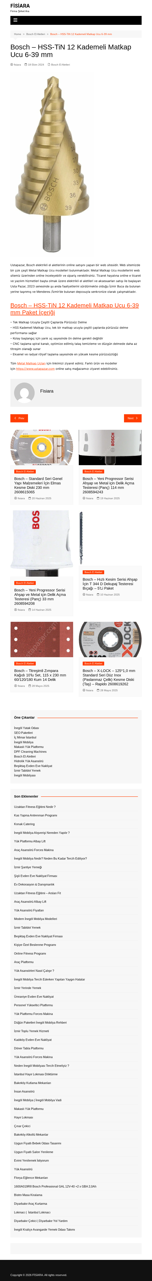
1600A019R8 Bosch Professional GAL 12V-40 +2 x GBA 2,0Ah (55, 1186)
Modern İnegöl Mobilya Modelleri (35, 918)
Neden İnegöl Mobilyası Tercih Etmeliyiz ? (41, 1065)
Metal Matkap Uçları (31, 363)
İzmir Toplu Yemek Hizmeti (31, 1031)
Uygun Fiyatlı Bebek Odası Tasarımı (37, 1143)
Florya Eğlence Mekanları (31, 1177)
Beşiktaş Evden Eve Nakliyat (33, 766)
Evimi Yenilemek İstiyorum (31, 1160)
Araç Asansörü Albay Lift (30, 901)
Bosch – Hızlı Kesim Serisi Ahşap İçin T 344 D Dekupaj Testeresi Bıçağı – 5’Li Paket (110, 583)
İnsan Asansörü (24, 1091)
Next (130, 418)
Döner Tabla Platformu (29, 1048)
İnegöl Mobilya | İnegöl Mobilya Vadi (38, 1100)
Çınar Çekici (22, 1126)
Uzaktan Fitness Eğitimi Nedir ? (35, 806)
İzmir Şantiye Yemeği (28, 867)
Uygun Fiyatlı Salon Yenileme (33, 1152)
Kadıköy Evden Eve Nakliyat (33, 1039)
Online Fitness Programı (30, 953)
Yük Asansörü (23, 1169)
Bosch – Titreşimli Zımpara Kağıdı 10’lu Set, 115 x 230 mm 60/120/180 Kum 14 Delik (40, 675)
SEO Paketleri (23, 732)
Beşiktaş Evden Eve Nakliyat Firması (38, 936)
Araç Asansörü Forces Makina (34, 850)
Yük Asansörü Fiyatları (29, 910)
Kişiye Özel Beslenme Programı (35, 944)
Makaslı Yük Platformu (29, 746)
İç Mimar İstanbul (25, 737)
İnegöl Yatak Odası (26, 728)
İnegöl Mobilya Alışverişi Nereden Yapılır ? (42, 832)
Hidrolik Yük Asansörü (28, 761)
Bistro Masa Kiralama (28, 1195)
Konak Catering (24, 824)
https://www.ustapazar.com (35, 369)
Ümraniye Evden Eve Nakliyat (34, 996)
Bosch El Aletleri (60, 64)
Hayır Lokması (23, 1117)
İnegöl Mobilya (23, 742)
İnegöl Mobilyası (25, 775)
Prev (21, 418)
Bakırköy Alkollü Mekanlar (31, 1134)
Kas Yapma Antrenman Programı (35, 815)
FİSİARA (20, 6)
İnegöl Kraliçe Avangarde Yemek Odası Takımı (44, 1229)
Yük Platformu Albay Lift (29, 841)
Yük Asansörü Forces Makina (33, 1057)
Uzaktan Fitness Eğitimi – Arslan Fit (37, 893)
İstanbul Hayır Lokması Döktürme (36, 1074)
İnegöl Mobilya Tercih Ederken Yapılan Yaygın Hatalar (49, 979)
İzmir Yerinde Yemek (27, 988)
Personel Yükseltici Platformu (33, 1005)
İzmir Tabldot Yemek (27, 770)
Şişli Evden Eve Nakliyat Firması (35, 876)
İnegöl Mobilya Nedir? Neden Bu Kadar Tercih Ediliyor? (50, 858)
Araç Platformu (24, 962)
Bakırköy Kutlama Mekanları (32, 1083)
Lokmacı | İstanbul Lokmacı (32, 1212)
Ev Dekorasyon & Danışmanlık (34, 884)
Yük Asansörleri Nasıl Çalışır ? (34, 970)
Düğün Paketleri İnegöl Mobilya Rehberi (40, 1022)
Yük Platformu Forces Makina (33, 1013)
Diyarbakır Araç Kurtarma (30, 1203)
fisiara (17, 64)
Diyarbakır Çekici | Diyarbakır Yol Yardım (40, 1220)
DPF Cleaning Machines (30, 751)
